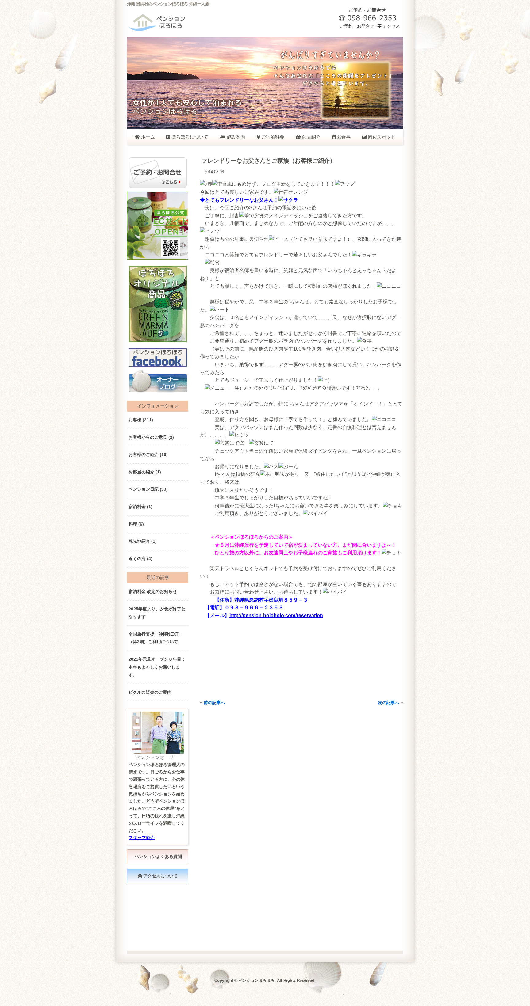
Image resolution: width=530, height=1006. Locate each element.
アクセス (391, 26)
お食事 (343, 136)
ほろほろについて (189, 136)
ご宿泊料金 (272, 136)
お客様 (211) (141, 419)
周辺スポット (381, 136)
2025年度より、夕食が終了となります (157, 612)
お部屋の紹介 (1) (145, 471)
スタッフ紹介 (142, 837)
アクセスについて (160, 875)
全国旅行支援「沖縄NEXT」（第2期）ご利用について (156, 638)
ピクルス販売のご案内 (150, 692)
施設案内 (235, 136)
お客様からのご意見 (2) (151, 437)
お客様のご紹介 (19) (148, 454)
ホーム (147, 136)
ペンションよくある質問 (157, 856)
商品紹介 (311, 136)
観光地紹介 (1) (143, 541)
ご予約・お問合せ (356, 26)
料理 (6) (136, 524)
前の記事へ (214, 702)
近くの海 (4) (140, 558)
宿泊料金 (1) (140, 506)
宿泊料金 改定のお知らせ (153, 591)
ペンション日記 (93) (148, 489)
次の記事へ (388, 702)
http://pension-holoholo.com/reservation (276, 615)
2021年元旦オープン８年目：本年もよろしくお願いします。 (157, 667)
